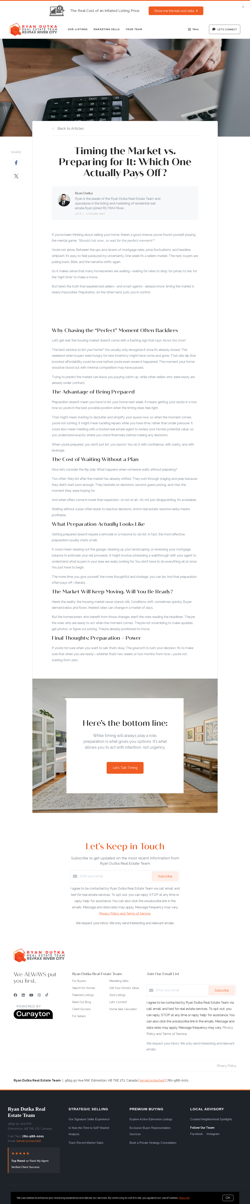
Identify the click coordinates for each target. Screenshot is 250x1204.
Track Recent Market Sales (86, 1142)
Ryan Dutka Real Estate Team (26, 1112)
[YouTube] (31, 995)
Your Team (134, 29)
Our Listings (78, 29)
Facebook (196, 1134)
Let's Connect (118, 1002)
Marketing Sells (107, 29)
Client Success (81, 1009)
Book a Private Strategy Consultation (152, 1142)
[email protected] (152, 1080)
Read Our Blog (81, 1002)
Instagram (213, 1134)
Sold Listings (117, 995)
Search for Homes (83, 988)
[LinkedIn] (23, 995)
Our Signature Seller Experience (89, 1119)
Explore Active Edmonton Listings (150, 1119)
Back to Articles (71, 128)
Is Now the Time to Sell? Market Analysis (89, 1131)
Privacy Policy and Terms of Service (124, 913)
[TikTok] (46, 995)
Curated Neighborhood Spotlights (211, 1119)
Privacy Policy (226, 1066)
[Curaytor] (33, 1018)
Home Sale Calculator (123, 1009)
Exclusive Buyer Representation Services (150, 1131)
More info (184, 1197)
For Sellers (79, 1016)
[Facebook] (15, 995)
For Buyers (79, 980)
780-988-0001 (33, 1136)
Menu (196, 29)
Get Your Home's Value (124, 988)
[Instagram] (39, 995)
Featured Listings (83, 995)
